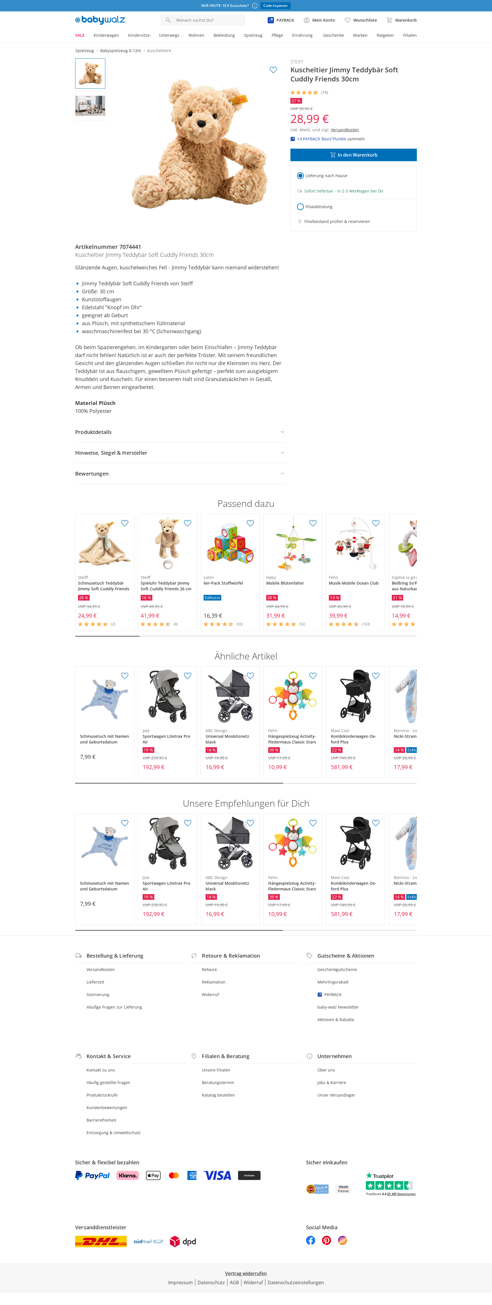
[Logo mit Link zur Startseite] (100, 20)
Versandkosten (101, 969)
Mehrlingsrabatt (332, 982)
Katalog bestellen (218, 1095)
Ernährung (302, 35)
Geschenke (333, 35)
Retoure (209, 969)
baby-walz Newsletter (338, 1007)
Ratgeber (385, 35)
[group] (199, 143)
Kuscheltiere (159, 50)
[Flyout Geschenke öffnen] (346, 36)
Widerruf (210, 994)
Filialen (410, 35)
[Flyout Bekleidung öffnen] (237, 36)
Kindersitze (139, 35)
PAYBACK (333, 994)
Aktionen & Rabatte (335, 1019)
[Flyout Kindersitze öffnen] (152, 36)
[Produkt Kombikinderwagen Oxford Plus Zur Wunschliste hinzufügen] (376, 676)
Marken (360, 35)
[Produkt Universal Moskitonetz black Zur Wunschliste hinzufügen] (250, 676)
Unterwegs (169, 35)
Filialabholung (319, 206)
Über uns (326, 1070)
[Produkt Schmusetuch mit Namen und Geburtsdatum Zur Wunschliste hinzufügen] (125, 676)
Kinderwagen (106, 35)
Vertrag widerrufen (246, 1273)
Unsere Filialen (216, 1070)
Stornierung (98, 994)
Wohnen (196, 35)
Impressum (180, 1282)
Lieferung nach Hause (326, 175)
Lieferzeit (95, 982)
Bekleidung (224, 35)
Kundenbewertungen (107, 1107)
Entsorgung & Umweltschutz (114, 1132)
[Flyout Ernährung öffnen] (315, 36)
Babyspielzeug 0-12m (120, 50)
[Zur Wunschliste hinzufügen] (273, 70)
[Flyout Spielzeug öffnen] (265, 36)
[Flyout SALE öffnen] (87, 36)
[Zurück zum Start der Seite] (485, 1264)
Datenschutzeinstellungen (296, 1282)
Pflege (277, 35)
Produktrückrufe (102, 1095)
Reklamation (214, 982)
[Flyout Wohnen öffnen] (206, 36)
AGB (234, 1282)
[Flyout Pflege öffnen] (285, 36)
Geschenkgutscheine (337, 969)
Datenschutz (211, 1282)
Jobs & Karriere (331, 1082)
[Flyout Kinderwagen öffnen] (121, 36)
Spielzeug (253, 35)
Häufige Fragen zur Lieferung (114, 1007)
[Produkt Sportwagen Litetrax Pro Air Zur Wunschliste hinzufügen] (188, 676)
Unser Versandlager (336, 1095)
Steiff (297, 62)
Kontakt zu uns (101, 1070)
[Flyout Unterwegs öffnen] (181, 36)
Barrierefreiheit (101, 1120)
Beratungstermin (218, 1082)
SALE (80, 35)
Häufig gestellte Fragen (108, 1082)
